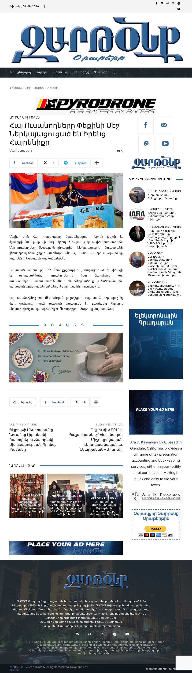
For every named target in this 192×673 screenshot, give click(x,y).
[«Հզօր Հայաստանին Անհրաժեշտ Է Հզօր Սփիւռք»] (137, 214)
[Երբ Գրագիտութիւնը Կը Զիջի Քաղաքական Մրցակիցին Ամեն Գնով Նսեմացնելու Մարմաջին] (137, 288)
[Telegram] (179, 3)
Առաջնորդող (157, 282)
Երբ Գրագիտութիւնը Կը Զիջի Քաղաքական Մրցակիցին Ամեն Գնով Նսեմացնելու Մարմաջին (164, 290)
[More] (97, 163)
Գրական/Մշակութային (27, 494)
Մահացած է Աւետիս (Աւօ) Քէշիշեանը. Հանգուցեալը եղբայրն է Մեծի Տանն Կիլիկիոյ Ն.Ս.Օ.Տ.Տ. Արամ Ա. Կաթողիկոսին (164, 239)
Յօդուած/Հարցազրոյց (164, 191)
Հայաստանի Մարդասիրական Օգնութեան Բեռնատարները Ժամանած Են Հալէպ (104, 508)
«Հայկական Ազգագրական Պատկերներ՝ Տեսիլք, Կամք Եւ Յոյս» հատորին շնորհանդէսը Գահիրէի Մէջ (28, 506)
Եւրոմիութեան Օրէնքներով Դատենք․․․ (164, 197)
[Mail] (162, 3)
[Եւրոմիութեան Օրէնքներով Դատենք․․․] (137, 195)
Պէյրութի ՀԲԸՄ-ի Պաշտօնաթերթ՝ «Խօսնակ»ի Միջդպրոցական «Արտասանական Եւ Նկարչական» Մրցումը (96, 440)
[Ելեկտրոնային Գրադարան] (156, 344)
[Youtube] (179, 9)
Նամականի (155, 253)
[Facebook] (156, 3)
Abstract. (14, 670)
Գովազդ (66, 325)
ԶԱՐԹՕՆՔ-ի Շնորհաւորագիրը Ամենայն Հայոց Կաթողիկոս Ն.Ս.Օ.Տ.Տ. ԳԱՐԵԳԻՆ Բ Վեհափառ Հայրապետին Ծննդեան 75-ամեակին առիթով (164, 266)
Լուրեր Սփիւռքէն (46, 88)
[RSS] (173, 3)
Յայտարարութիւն (160, 209)
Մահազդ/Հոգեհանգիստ (164, 227)
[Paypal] (167, 3)
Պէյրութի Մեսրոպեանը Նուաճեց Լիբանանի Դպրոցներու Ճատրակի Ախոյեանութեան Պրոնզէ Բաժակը (32, 440)
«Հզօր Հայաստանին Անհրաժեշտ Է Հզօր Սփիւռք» (162, 216)
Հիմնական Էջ (20, 88)
